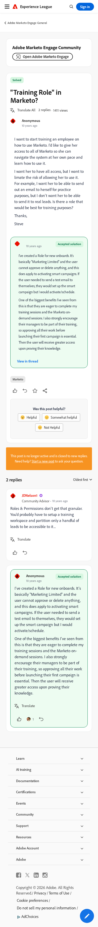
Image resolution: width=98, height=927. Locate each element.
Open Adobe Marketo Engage (46, 56)
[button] (26, 110)
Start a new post (43, 461)
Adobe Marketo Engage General (27, 23)
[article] (49, 525)
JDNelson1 (29, 495)
